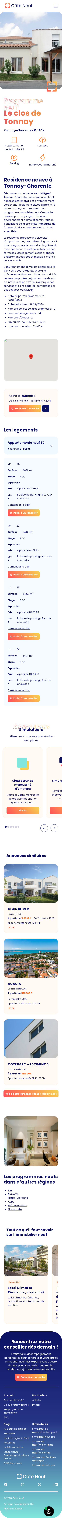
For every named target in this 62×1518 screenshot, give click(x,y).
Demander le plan (19, 505)
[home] (18, 6)
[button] (55, 6)
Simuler (23, 810)
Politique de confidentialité (19, 1504)
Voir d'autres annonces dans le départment (31, 1093)
